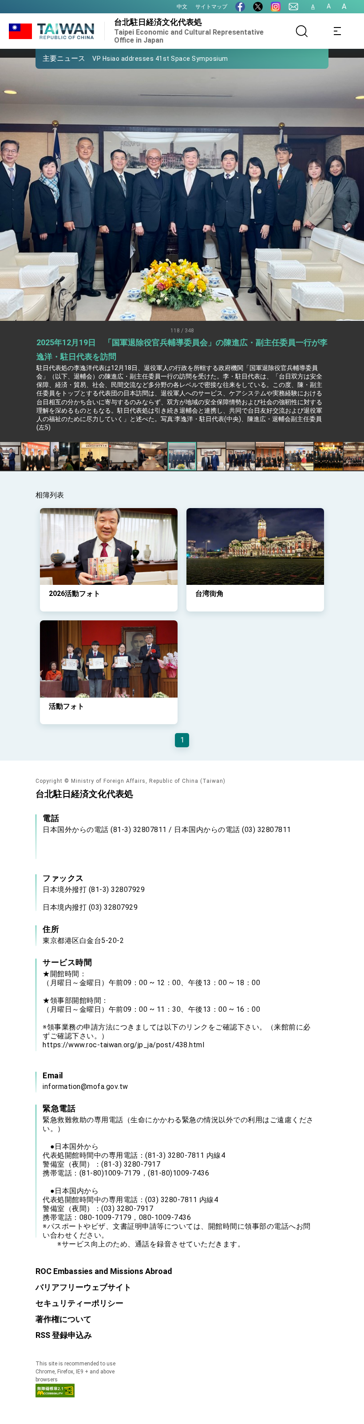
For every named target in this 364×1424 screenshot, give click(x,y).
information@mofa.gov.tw (85, 1086)
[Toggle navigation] (337, 31)
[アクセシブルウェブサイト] (55, 1395)
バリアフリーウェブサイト (83, 1287)
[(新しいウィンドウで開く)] (240, 6)
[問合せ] (293, 6)
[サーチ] (302, 31)
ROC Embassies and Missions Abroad (104, 1271)
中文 (182, 7)
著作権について (63, 1319)
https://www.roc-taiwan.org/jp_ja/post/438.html (123, 1045)
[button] (49, 58)
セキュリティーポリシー (79, 1303)
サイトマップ (211, 7)
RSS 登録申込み (64, 1335)
